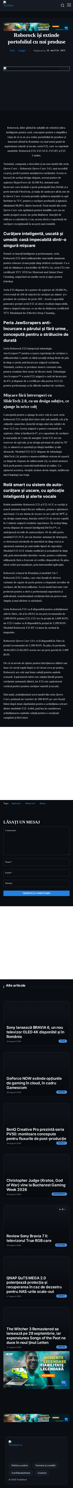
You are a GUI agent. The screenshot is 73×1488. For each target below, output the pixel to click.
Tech (12, 50)
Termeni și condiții (45, 1465)
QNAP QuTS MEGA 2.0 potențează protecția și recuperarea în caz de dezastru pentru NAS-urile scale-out (34, 1285)
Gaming (61, 1092)
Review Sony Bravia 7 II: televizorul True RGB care (28, 1238)
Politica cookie (20, 1465)
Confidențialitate (21, 1473)
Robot (42, 803)
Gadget (22, 50)
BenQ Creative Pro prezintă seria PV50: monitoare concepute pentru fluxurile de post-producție (36, 1134)
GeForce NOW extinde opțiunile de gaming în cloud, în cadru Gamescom (34, 1083)
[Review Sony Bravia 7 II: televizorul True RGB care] (36, 1227)
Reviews (61, 1245)
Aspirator (16, 803)
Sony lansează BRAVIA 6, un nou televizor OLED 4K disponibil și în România (35, 1032)
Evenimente (59, 1194)
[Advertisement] (36, 763)
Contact (42, 1473)
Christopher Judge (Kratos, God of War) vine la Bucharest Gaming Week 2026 (35, 1185)
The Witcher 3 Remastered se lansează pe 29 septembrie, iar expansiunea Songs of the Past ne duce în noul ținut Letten (36, 1336)
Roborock (30, 803)
